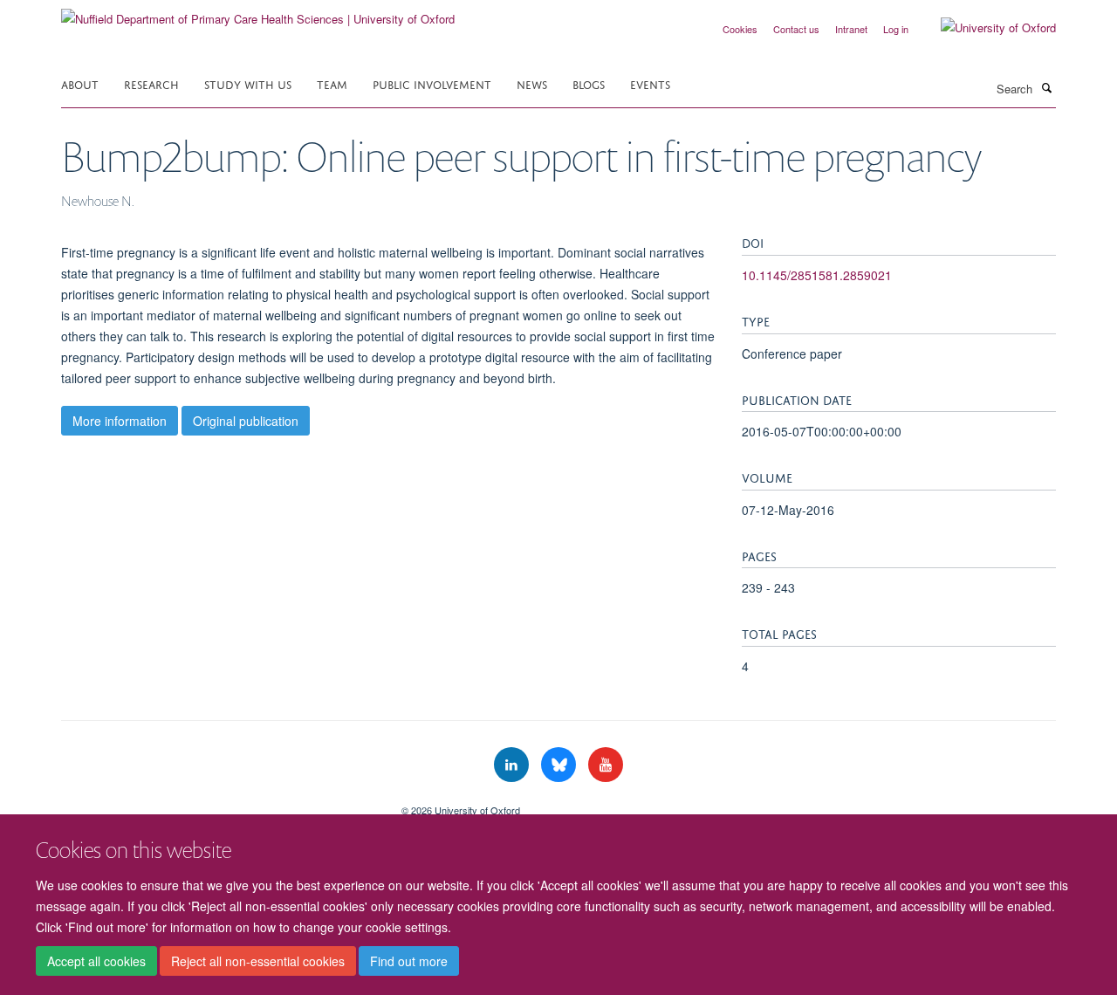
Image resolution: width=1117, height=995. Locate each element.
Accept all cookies (96, 961)
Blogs (588, 83)
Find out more (409, 961)
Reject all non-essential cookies (258, 961)
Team (332, 83)
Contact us (796, 29)
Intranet (851, 29)
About (80, 83)
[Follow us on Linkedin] (513, 765)
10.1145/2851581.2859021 (817, 275)
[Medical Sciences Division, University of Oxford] (218, 803)
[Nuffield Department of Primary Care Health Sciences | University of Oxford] (258, 12)
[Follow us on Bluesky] (560, 765)
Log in (895, 29)
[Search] (1046, 87)
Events (650, 83)
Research (151, 83)
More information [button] (119, 420)
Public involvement (432, 83)
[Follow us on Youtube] (605, 765)
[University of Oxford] (985, 27)
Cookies (740, 29)
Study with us (247, 83)
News (532, 83)
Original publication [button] (245, 420)
